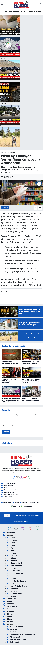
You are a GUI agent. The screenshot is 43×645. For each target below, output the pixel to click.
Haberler (4, 152)
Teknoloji (14, 588)
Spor (12, 583)
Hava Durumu (8, 485)
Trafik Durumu (8, 488)
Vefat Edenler (16, 594)
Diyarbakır (14, 548)
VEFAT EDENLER (35, 12)
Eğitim (13, 553)
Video (9, 601)
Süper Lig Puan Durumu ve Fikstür (23, 634)
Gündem (13, 560)
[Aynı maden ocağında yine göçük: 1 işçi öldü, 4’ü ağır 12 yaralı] (31, 372)
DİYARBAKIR (14, 12)
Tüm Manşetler (9, 492)
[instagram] (23, 528)
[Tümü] (40, 443)
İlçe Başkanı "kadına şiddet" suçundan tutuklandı (9, 381)
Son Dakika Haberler (18, 581)
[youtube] (30, 528)
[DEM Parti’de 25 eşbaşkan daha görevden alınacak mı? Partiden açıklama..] (11, 391)
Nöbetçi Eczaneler (10, 483)
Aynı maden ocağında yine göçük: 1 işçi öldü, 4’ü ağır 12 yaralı (31, 381)
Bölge (12, 545)
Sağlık (13, 576)
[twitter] (16, 528)
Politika (13, 568)
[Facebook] (14, 477)
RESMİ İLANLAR (16, 573)
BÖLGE (4, 12)
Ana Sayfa (11, 532)
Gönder (6, 431)
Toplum (13, 591)
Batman (13, 540)
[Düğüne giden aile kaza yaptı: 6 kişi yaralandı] (31, 355)
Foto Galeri (11, 599)
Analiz (13, 538)
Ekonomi (14, 555)
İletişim (24, 502)
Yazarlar (10, 604)
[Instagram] (21, 477)
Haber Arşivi (8, 496)
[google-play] (26, 507)
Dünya (13, 550)
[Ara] (41, 4)
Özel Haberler (16, 566)
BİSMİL (23, 12)
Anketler (10, 616)
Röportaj (10, 611)
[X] (18, 477)
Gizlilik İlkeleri (7, 502)
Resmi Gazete (16, 571)
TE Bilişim (26, 521)
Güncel (13, 152)
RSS (7, 515)
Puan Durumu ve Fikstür (11, 490)
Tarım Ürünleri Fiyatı (18, 586)
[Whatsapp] (28, 477)
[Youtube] (25, 477)
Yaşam (13, 596)
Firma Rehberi (34, 502)
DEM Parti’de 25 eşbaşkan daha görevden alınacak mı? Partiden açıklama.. (11, 400)
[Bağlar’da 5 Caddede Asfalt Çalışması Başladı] (31, 391)
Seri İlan (10, 609)
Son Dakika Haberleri (11, 494)
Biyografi (10, 614)
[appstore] (15, 507)
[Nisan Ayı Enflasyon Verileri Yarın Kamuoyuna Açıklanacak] (21, 192)
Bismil (12, 543)
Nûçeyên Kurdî (16, 563)
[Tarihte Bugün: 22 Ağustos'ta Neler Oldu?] (11, 355)
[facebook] (9, 528)
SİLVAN (13, 578)
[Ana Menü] (2, 4)
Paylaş (6, 207)
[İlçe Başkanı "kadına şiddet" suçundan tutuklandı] (11, 372)
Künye (17, 502)
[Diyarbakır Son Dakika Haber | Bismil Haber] (21, 4)
